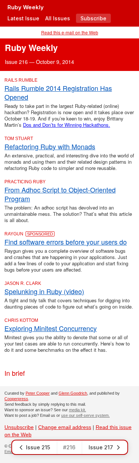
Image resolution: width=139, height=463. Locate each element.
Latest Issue (23, 18)
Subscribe (93, 18)
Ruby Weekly (25, 7)
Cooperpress (16, 398)
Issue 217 (101, 447)
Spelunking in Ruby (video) (44, 291)
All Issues (57, 18)
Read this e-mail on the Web (69, 32)
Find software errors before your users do (65, 241)
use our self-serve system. (85, 415)
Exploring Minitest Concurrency (50, 328)
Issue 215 (38, 447)
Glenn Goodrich (73, 393)
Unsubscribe (19, 427)
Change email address (64, 427)
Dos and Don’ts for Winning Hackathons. (66, 124)
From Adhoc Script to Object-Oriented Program (60, 194)
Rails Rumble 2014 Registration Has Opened (58, 92)
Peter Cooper (38, 393)
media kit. (77, 410)
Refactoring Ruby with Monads (49, 146)
